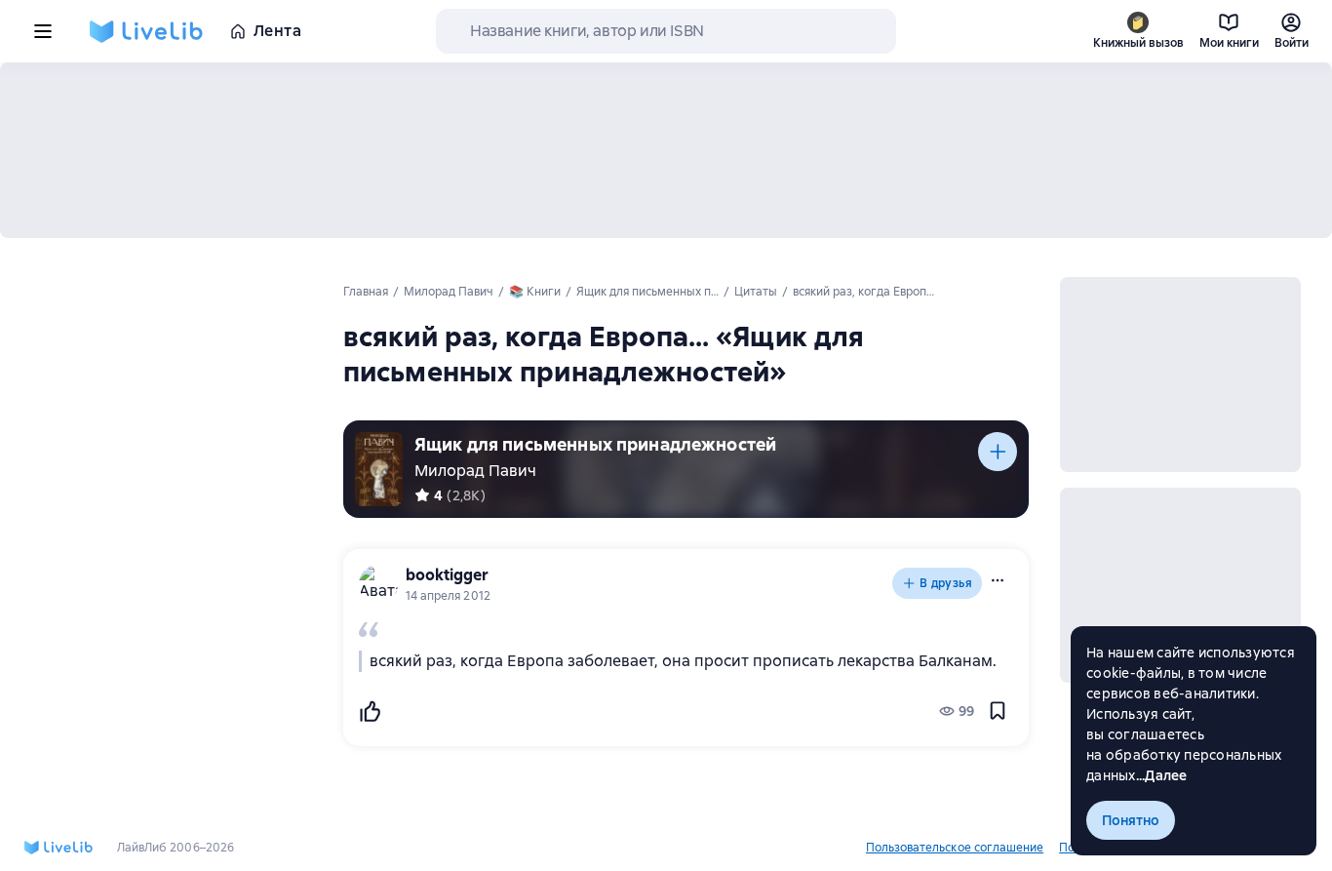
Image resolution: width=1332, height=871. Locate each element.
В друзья (946, 583)
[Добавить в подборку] (997, 451)
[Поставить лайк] (369, 711)
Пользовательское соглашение (954, 847)
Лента (277, 30)
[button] (997, 580)
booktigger (447, 575)
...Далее (1162, 775)
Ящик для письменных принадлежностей (595, 444)
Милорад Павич (475, 470)
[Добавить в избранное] (997, 711)
